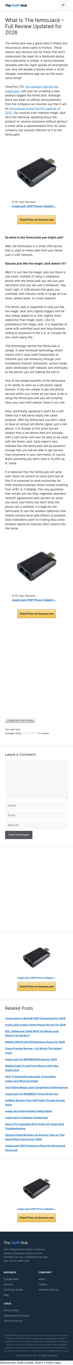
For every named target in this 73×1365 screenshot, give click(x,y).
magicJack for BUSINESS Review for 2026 (31, 1059)
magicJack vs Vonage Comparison (26, 1117)
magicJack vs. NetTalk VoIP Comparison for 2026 (35, 1018)
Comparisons (11, 1279)
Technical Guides (13, 1289)
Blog (6, 1295)
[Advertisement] (36, 671)
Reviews (8, 1284)
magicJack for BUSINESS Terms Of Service (31, 1094)
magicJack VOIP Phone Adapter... (34, 206)
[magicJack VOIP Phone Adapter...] (36, 172)
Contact (43, 1284)
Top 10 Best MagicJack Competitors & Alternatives (36, 1087)
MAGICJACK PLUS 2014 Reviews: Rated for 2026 (35, 1042)
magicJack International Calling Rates (28, 1111)
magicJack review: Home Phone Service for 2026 (35, 1024)
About (42, 1279)
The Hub (16, 5)
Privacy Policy (11, 1310)
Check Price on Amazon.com (37, 219)
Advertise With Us (49, 1289)
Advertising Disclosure (16, 1315)
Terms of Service (13, 1320)
